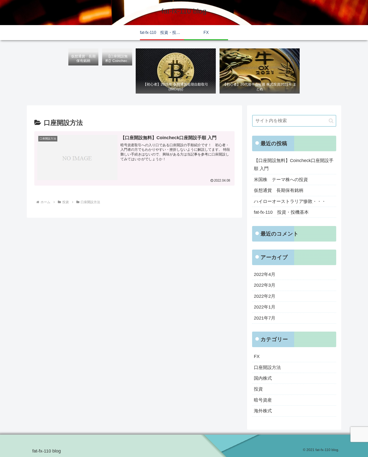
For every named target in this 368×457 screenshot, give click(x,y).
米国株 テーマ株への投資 (281, 179)
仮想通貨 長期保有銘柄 (278, 190)
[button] (331, 121)
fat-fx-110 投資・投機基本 (281, 212)
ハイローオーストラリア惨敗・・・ (290, 201)
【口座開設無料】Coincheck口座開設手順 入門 (293, 164)
